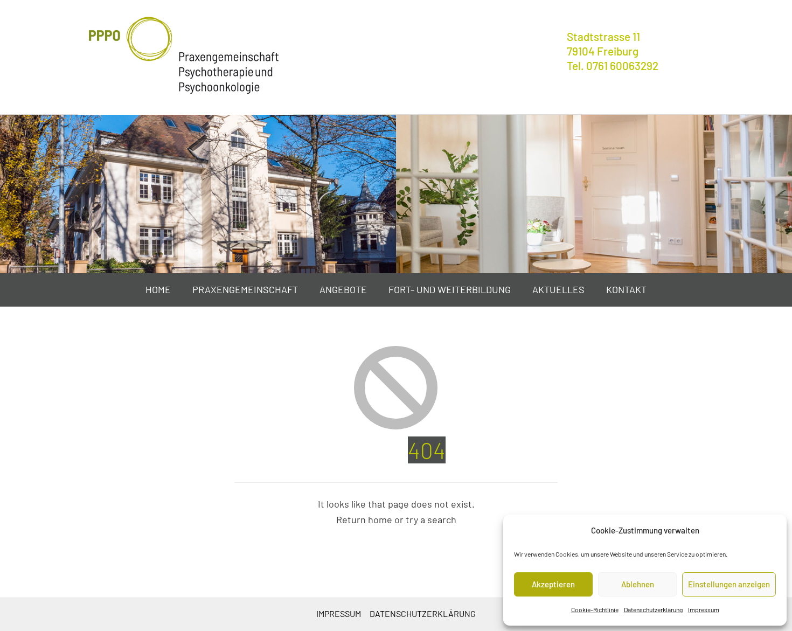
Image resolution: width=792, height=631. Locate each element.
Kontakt (626, 289)
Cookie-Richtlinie (595, 609)
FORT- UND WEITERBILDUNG (449, 289)
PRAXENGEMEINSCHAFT (245, 289)
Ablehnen (637, 584)
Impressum (703, 609)
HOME (158, 289)
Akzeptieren (553, 584)
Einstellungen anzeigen (729, 584)
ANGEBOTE (343, 289)
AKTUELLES (558, 289)
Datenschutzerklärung (653, 609)
